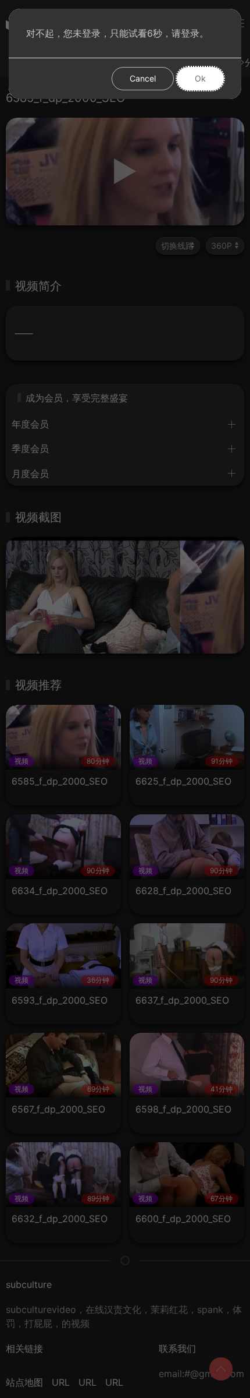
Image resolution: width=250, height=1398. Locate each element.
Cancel (143, 78)
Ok (200, 78)
